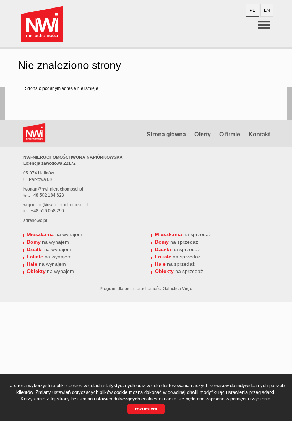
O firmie (229, 134)
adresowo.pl (35, 220)
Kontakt (259, 134)
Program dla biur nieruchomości (131, 288)
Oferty (202, 134)
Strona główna (166, 134)
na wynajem (54, 234)
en (267, 10)
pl (252, 10)
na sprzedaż (183, 234)
